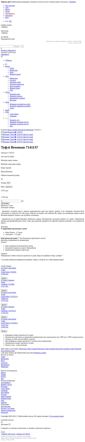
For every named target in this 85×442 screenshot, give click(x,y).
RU (10, 21)
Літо (7, 8)
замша (15, 130)
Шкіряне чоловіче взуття (19, 122)
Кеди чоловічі (15, 86)
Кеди (12, 72)
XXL (7, 112)
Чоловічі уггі (14, 120)
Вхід (7, 17)
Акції (12, 108)
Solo (2, 400)
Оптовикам (9, 13)
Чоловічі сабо (15, 94)
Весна (7, 9)
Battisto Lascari (15, 74)
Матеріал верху (7, 160)
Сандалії (4, 363)
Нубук (3, 377)
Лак (11, 126)
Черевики (4, 367)
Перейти (72, 2)
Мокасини (14, 70)
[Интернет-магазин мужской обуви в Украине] (6, 64)
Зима (7, 102)
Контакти (9, 15)
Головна (4, 130)
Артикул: (4, 153)
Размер (3, 183)
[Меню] (8, 60)
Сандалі (13, 80)
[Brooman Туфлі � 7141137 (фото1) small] (17, 134)
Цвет (3, 187)
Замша (3, 375)
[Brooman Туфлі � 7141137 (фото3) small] (17, 139)
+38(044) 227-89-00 (23, 434)
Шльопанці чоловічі (17, 98)
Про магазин (10, 6)
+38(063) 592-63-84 (8, 434)
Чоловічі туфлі (15, 82)
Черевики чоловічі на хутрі (20, 104)
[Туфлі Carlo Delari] (8, 268)
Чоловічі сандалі (16, 96)
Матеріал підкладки (8, 164)
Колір (3, 168)
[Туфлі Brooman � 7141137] (12, 132)
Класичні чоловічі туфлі (65, 349)
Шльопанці (5, 365)
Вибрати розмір (40, 353)
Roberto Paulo (15, 88)
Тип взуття (5, 156)
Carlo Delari (14, 114)
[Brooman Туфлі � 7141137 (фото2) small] (17, 137)
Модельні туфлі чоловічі (28, 349)
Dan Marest (5, 392)
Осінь (7, 11)
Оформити (5, 54)
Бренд (3, 171)
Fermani (4, 394)
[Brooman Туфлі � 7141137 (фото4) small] (17, 142)
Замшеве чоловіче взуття (19, 124)
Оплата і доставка (7, 408)
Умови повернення (8, 410)
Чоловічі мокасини (17, 84)
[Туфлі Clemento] (7, 280)
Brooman (13, 100)
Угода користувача (57, 416)
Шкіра (3, 373)
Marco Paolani (6, 396)
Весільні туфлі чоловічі (46, 349)
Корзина (8, 50)
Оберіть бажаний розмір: (10, 175)
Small (7, 110)
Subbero (4, 402)
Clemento (13, 116)
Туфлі (12, 68)
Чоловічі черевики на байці (20, 106)
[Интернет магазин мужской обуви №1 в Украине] (6, 25)
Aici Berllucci (6, 383)
